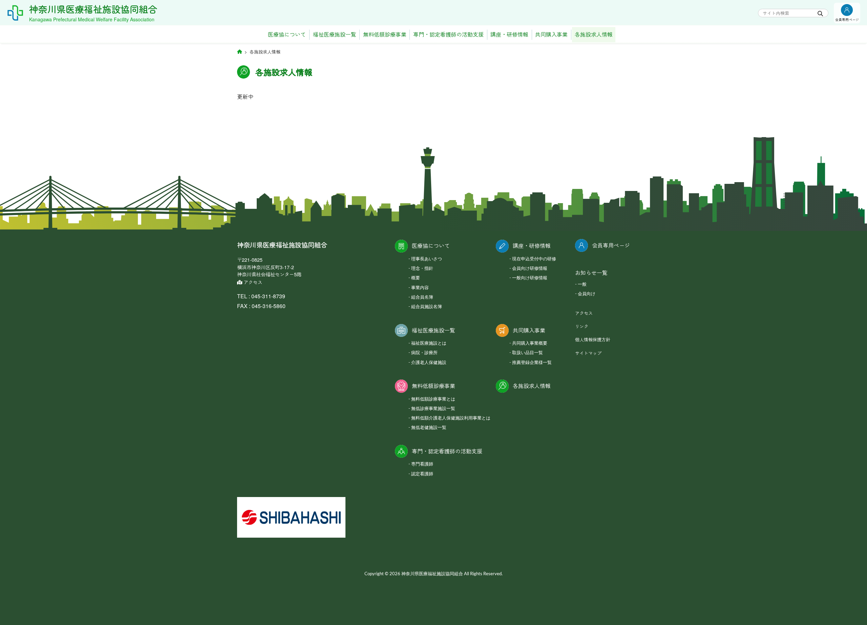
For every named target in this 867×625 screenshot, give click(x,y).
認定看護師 (422, 474)
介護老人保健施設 (428, 363)
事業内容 (420, 288)
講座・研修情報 (509, 34)
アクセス (252, 282)
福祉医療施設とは (428, 343)
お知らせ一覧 (591, 273)
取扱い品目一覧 (527, 353)
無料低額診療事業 (384, 34)
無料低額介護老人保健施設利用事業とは (450, 418)
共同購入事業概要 (529, 343)
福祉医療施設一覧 (334, 34)
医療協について (287, 34)
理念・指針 (422, 268)
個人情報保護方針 (592, 339)
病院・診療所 (424, 353)
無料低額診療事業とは (433, 399)
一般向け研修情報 (529, 278)
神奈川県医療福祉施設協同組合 (93, 9)
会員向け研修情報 (529, 268)
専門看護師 (422, 464)
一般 (582, 284)
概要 (415, 278)
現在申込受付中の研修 (534, 259)
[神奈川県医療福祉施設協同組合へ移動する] (239, 51)
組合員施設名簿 (426, 307)
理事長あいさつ (426, 259)
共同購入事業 (551, 34)
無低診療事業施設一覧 (433, 409)
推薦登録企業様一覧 (532, 363)
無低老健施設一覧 (428, 428)
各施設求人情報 (594, 34)
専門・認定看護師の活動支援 (448, 34)
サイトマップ (588, 353)
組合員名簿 (422, 297)
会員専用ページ (611, 245)
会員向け (586, 294)
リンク (581, 326)
